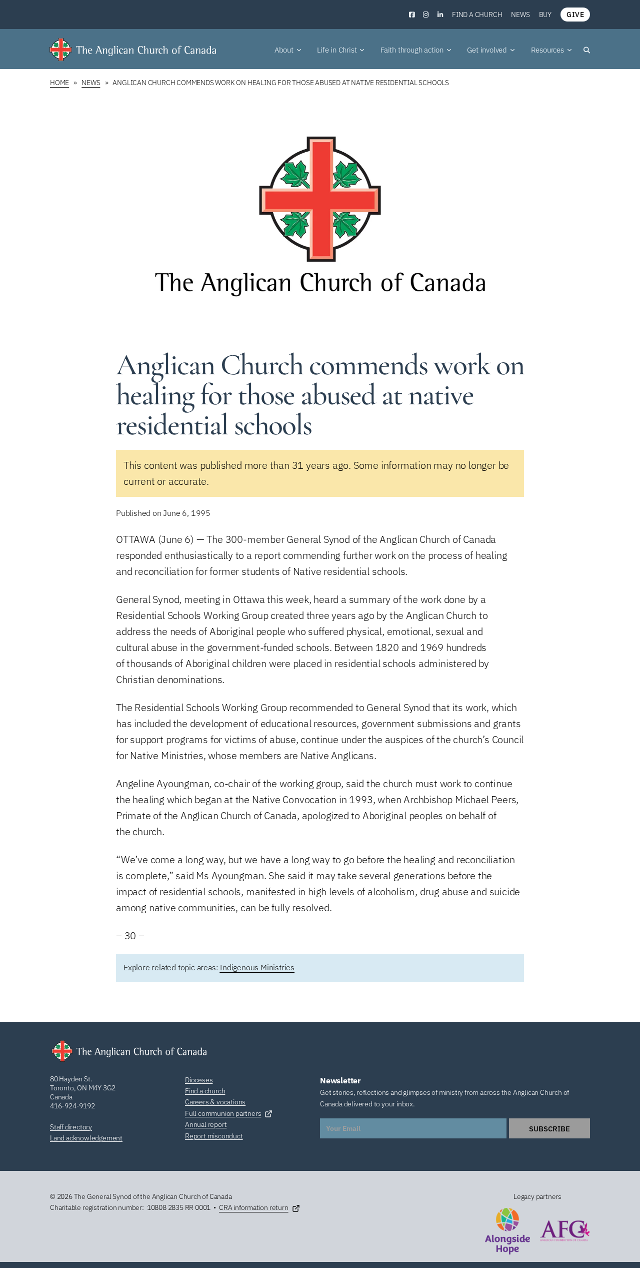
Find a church (477, 14)
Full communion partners (223, 1113)
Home (59, 82)
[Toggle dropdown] (299, 50)
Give (575, 14)
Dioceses (198, 1079)
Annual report (205, 1124)
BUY (545, 14)
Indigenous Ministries (257, 967)
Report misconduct (214, 1135)
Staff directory (71, 1126)
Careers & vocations (215, 1101)
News (520, 14)
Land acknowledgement (86, 1137)
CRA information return (253, 1207)
